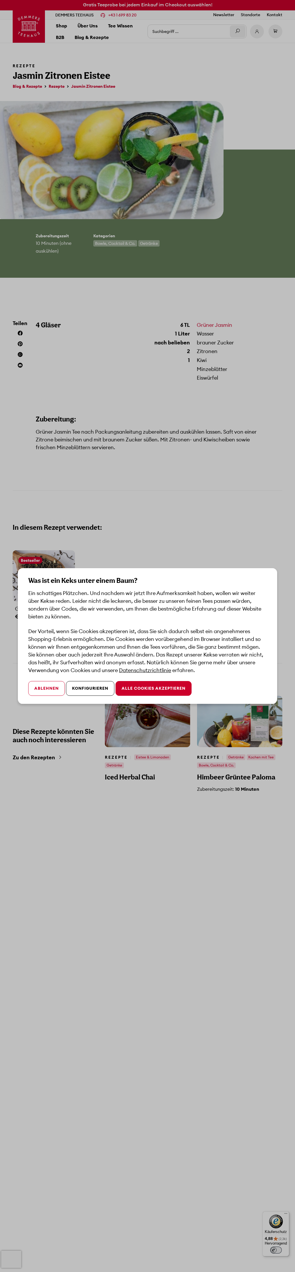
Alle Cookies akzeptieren (154, 688)
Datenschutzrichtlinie (145, 670)
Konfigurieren (90, 688)
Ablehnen (46, 688)
